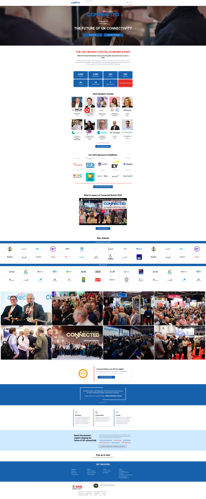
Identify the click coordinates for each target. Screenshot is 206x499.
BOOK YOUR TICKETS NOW (106, 377)
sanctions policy (103, 493)
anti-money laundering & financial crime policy (99, 491)
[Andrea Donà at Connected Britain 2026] (89, 127)
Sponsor (88, 469)
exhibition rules (80, 493)
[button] (99, 402)
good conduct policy (81, 491)
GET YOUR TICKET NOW (103, 228)
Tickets (127, 2)
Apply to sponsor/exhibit (91, 472)
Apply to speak (74, 472)
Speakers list (73, 471)
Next (134, 122)
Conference (73, 469)
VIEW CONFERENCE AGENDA (103, 146)
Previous (72, 122)
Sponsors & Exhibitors (91, 471)
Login (131, 2)
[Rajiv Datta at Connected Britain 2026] (102, 127)
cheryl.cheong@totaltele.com (124, 472)
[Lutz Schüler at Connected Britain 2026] (102, 105)
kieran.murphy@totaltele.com (124, 477)
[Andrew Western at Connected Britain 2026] (77, 105)
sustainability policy (97, 493)
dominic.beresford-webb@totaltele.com (126, 474)
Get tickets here (106, 472)
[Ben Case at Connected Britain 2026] (127, 127)
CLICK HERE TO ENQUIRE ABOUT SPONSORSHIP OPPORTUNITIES (112, 446)
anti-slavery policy (88, 491)
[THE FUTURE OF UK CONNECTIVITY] (75, 2)
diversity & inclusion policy (88, 493)
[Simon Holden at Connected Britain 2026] (127, 105)
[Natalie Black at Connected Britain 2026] (89, 105)
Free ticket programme (107, 471)
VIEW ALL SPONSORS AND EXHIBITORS (103, 186)
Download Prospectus (91, 474)
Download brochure (74, 474)
